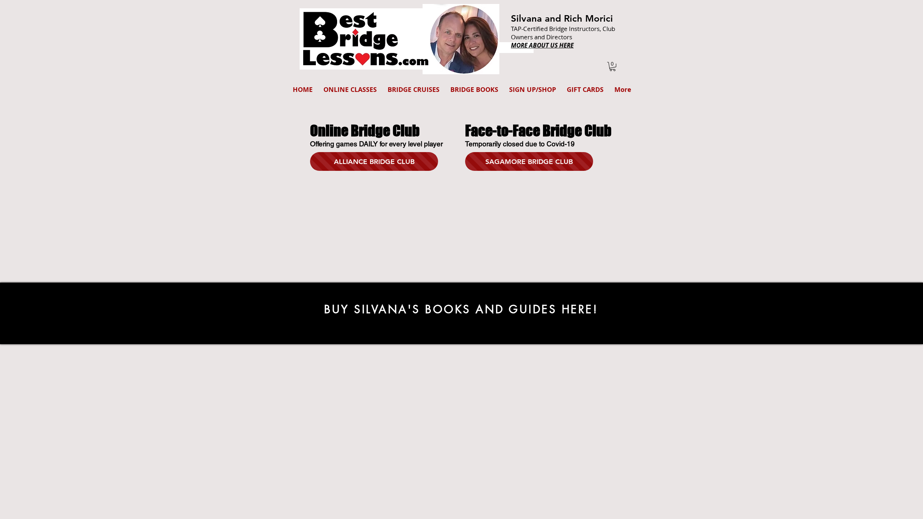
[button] (612, 66)
